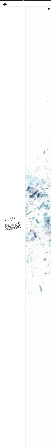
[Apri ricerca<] (47, 3)
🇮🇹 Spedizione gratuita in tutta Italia (25, 0)
